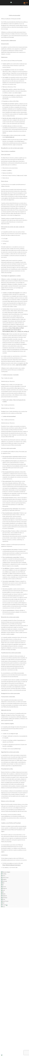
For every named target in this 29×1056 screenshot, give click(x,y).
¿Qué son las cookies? (21, 364)
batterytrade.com (10, 137)
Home (2, 13)
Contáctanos (4, 1051)
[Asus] (14, 889)
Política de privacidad (6, 1046)
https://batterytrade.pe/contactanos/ (11, 865)
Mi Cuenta (3, 1043)
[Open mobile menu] (1, 2)
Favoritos (3, 1049)
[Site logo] (15, 2)
